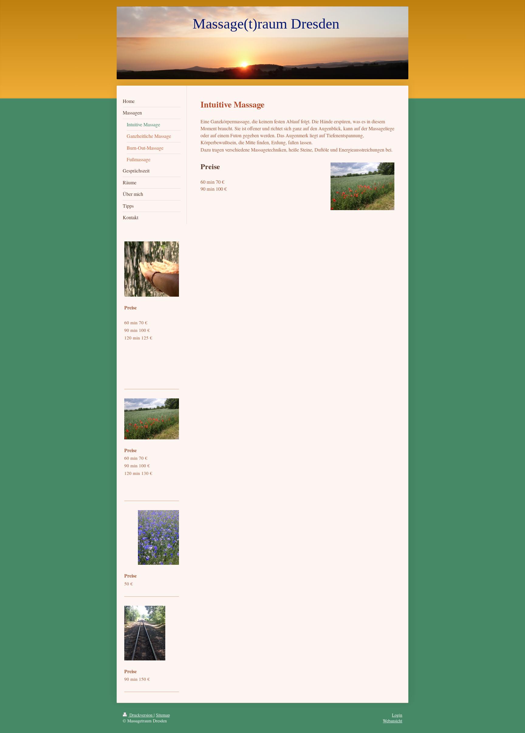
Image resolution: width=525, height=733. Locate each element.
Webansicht (392, 721)
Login (397, 715)
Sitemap (163, 715)
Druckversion (141, 715)
